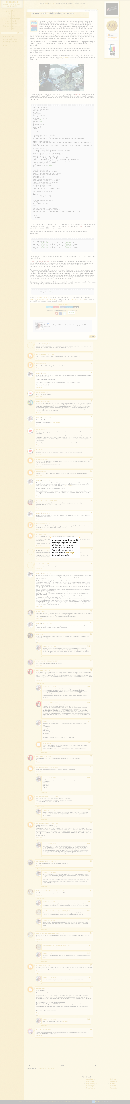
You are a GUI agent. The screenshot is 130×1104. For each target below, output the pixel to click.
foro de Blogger (70, 552)
